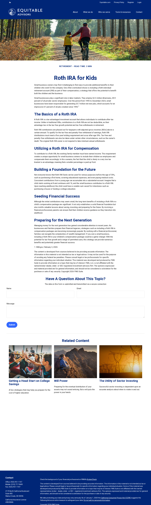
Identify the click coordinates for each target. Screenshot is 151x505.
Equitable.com (105, 2)
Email (79, 288)
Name (8, 288)
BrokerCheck (92, 479)
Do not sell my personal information (97, 500)
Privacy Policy (119, 2)
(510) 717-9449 (17, 484)
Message (10, 304)
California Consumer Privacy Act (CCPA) (116, 498)
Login (139, 2)
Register (131, 2)
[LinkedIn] (10, 2)
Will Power (61, 380)
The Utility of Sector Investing (118, 380)
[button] (75, 12)
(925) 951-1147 (16, 482)
